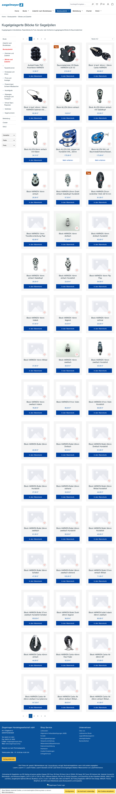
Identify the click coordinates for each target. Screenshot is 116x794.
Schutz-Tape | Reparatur (8, 104)
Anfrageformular (46, 754)
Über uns (82, 731)
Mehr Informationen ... (8, 792)
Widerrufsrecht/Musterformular (50, 743)
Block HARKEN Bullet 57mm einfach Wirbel (100, 571)
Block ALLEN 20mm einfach (68, 107)
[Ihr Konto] (108, 4)
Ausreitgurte (8, 90)
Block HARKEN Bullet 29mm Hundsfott (35, 487)
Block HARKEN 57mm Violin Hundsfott (100, 403)
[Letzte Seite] (45, 39)
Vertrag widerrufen (9, 759)
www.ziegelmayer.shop (13, 744)
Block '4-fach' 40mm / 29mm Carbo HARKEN (100, 66)
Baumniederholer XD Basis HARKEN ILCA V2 (68, 66)
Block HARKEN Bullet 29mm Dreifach (67, 445)
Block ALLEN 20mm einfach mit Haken (35, 150)
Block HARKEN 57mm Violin (67, 402)
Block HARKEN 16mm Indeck (35, 319)
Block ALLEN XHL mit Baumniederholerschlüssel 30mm (100, 150)
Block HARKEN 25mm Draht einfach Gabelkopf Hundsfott (67, 192)
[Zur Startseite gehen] (29, 5)
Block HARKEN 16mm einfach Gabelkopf (35, 276)
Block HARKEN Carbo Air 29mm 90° (100, 655)
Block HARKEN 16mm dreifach (68, 234)
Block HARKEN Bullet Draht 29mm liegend (68, 613)
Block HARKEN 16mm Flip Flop (100, 276)
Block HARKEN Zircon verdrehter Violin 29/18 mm (100, 192)
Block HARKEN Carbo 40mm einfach (35, 655)
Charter (5, 122)
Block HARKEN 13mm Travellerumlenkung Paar (35, 234)
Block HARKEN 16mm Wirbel (35, 360)
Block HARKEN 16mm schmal (100, 319)
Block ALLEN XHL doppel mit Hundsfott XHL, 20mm (67, 150)
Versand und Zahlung (47, 741)
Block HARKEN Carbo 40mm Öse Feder (67, 655)
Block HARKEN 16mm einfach (35, 192)
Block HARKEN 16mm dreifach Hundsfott (100, 234)
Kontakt (43, 736)
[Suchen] (93, 4)
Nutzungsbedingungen (48, 738)
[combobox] (80, 4)
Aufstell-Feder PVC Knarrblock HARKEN (35, 66)
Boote (5, 39)
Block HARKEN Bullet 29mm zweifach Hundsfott (67, 529)
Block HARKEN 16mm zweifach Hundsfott (100, 361)
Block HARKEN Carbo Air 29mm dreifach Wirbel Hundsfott (68, 697)
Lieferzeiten (44, 731)
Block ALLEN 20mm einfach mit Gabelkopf (100, 108)
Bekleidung (6, 118)
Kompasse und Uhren (9, 73)
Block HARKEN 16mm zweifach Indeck (35, 403)
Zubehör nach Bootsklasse (7, 44)
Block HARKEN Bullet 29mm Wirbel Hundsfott (100, 487)
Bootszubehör (8, 49)
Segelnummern (9, 113)
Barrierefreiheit (84, 741)
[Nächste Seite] (41, 39)
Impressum (44, 748)
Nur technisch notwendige (86, 791)
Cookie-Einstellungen (47, 751)
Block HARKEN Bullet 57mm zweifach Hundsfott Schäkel (35, 613)
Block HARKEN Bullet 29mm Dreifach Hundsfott (100, 445)
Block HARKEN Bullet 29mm (35, 444)
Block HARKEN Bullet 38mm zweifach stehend (67, 571)
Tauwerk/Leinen (9, 68)
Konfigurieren (69, 791)
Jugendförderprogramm (86, 736)
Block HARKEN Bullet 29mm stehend (67, 487)
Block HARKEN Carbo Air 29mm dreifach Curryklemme (35, 697)
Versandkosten (53, 765)
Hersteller (6, 135)
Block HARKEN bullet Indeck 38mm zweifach (100, 613)
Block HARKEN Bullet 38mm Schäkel (35, 571)
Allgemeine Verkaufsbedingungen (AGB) (54, 733)
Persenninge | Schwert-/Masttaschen (10, 85)
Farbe (5, 140)
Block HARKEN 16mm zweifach (68, 361)
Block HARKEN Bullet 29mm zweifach (35, 529)
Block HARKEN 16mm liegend (68, 319)
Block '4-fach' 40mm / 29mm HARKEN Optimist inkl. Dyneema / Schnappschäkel (35, 108)
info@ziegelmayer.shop (14, 741)
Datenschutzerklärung (48, 746)
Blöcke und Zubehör (8, 60)
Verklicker (7, 109)
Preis (4, 145)
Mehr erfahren (68, 160)
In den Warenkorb (35, 76)
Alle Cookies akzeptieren (106, 791)
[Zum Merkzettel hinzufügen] (44, 60)
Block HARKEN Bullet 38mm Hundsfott (100, 529)
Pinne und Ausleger (7, 79)
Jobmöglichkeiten (84, 738)
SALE (5, 127)
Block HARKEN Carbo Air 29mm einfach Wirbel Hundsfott (100, 697)
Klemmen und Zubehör (9, 54)
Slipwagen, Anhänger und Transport (9, 96)
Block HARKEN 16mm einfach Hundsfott (68, 276)
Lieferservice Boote (85, 733)
